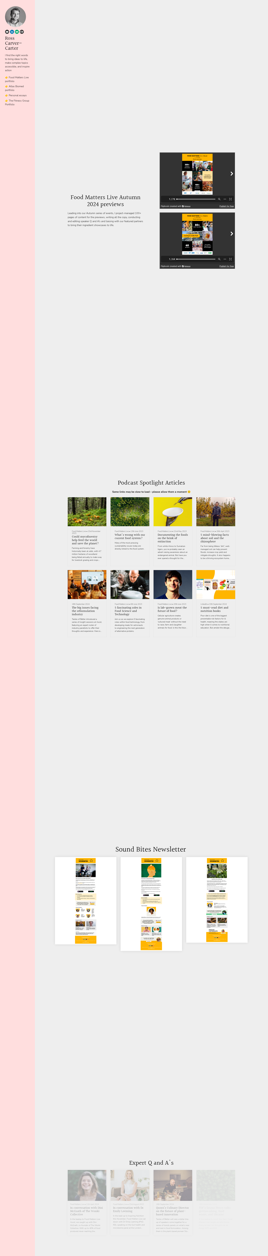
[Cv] (22, 32)
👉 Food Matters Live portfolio (17, 79)
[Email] (7, 32)
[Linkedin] (12, 32)
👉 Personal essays (16, 95)
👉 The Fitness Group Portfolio (17, 102)
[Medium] (17, 32)
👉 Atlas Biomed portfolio (14, 88)
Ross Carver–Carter (13, 43)
